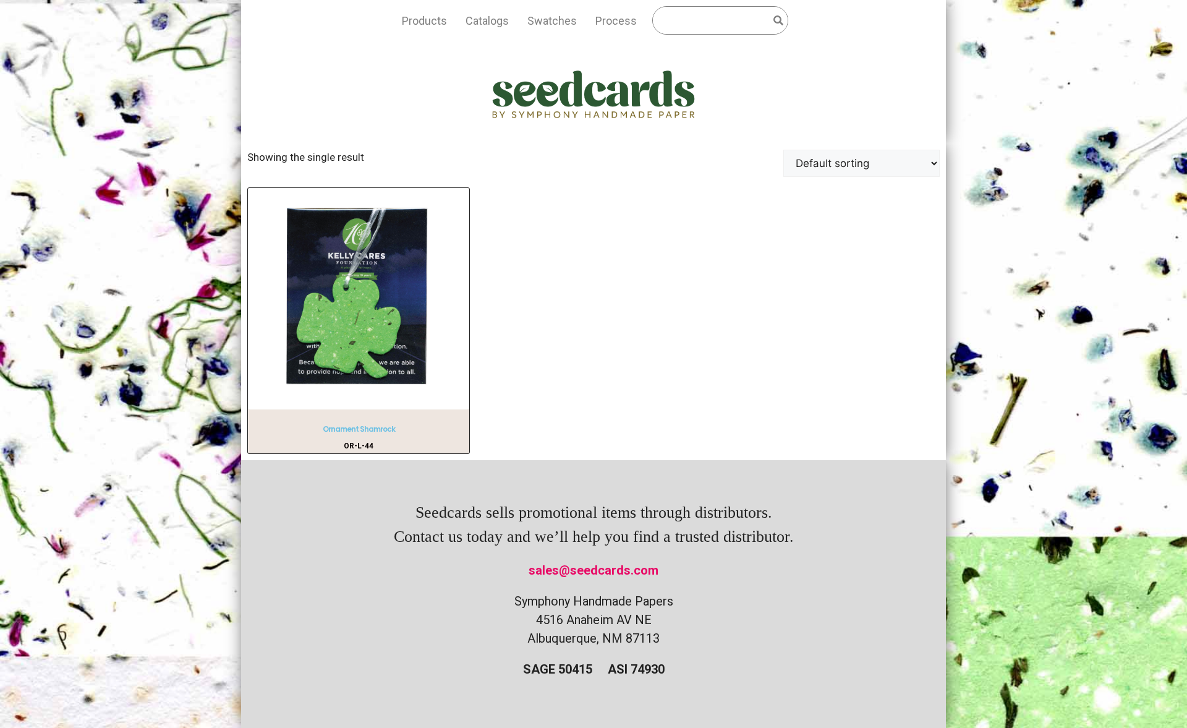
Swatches (552, 20)
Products (424, 20)
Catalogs (487, 20)
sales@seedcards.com (593, 570)
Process (616, 20)
